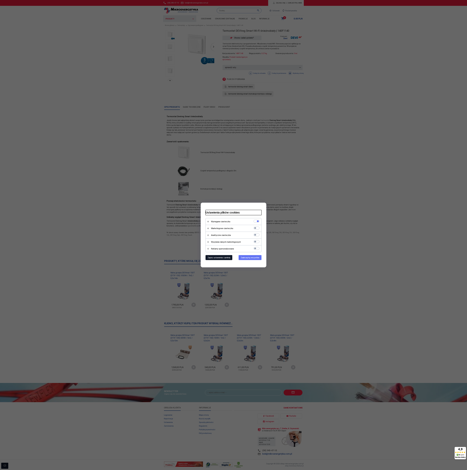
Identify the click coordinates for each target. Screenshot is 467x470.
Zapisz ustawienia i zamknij (219, 257)
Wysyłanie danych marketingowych (226, 242)
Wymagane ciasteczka (220, 221)
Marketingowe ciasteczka (222, 228)
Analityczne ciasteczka (221, 235)
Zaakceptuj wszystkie (250, 257)
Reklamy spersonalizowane (222, 249)
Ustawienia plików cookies (223, 212)
